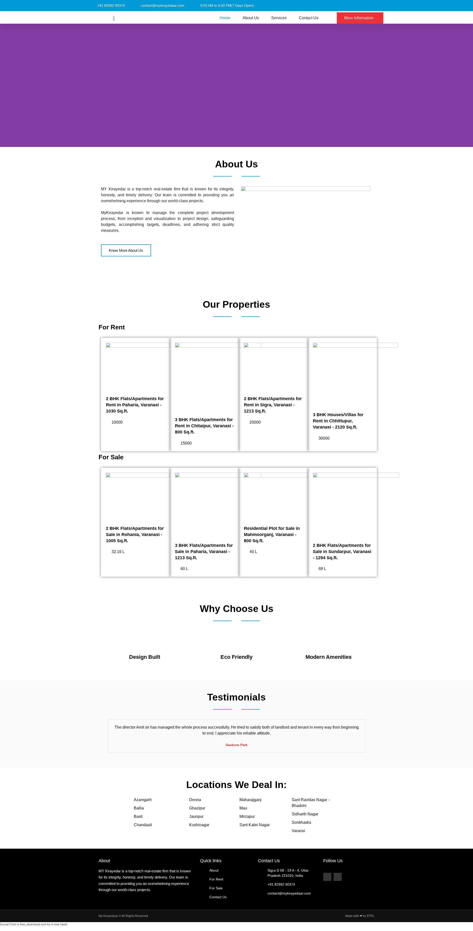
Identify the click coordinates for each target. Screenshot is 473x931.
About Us (251, 18)
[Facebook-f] (327, 877)
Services (279, 18)
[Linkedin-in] (338, 877)
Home (225, 18)
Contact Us (308, 18)
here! (63, 924)
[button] (105, 736)
